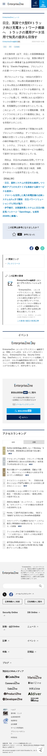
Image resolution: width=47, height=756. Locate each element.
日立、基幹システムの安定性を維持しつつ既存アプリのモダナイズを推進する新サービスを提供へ (23, 186)
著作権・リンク (16, 713)
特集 (5, 651)
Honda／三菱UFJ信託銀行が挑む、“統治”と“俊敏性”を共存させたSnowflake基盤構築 (24, 514)
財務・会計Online (11, 626)
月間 (34, 442)
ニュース (31, 626)
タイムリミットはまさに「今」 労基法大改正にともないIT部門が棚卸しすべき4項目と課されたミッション (25, 483)
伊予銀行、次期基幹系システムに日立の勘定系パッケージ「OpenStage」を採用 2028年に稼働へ (23, 211)
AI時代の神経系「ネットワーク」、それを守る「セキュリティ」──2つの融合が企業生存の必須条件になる (25, 504)
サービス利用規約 (17, 728)
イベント (31, 640)
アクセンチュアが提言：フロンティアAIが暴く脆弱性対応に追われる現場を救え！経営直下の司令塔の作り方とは (25, 461)
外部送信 (14, 737)
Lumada (16, 47)
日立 (5, 47)
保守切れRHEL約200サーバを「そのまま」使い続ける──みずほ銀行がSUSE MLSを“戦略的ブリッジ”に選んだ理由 (25, 545)
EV (10, 47)
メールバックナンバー (25, 404)
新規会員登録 (24, 411)
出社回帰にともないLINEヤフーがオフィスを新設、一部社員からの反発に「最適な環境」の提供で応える (25, 494)
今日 (13, 442)
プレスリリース (13, 263)
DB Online (32, 612)
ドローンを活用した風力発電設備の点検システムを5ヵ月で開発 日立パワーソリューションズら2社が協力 (23, 199)
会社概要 (14, 724)
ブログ (6, 662)
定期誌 (30, 651)
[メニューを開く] (4, 4)
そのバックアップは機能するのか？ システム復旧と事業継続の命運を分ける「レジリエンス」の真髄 (25, 523)
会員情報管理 (15, 717)
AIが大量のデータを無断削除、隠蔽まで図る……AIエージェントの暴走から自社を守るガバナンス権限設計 (25, 472)
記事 (5, 640)
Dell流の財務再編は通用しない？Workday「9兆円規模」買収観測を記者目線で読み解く (25, 449)
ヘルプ (13, 709)
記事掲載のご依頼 (12, 601)
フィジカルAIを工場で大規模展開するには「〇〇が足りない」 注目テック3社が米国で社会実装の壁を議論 (25, 534)
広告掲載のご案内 (34, 601)
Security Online (10, 612)
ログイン (25, 417)
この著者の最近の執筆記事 (28, 320)
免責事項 (14, 720)
